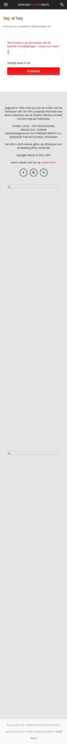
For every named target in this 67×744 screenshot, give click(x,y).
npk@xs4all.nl (49, 162)
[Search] (62, 4)
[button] (5, 4)
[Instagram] (33, 172)
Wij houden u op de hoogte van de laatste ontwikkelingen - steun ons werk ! (33, 44)
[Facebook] (23, 172)
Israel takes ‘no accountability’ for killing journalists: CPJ (27, 26)
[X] (44, 172)
